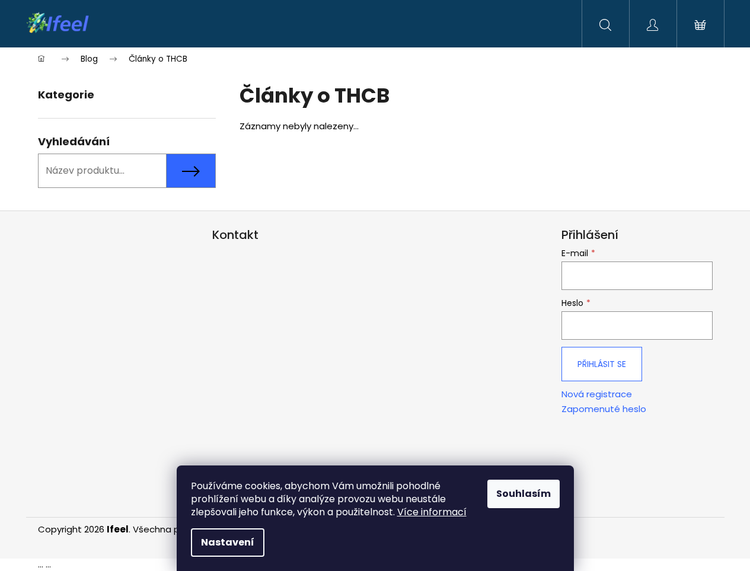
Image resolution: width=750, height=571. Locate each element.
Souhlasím (523, 493)
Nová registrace (596, 394)
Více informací (432, 512)
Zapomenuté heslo (603, 409)
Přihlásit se (601, 364)
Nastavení (227, 542)
